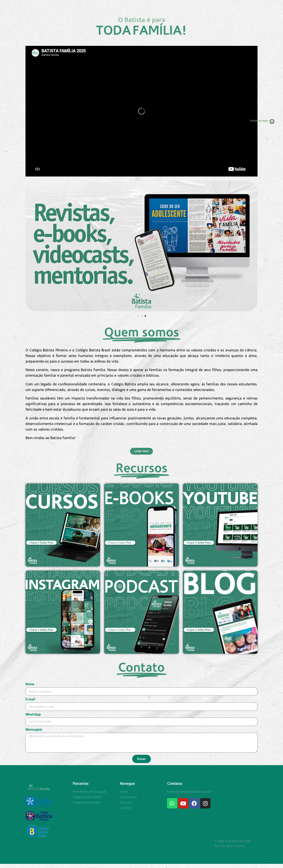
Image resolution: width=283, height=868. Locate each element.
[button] (30, 246)
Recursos (153, 5)
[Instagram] (205, 803)
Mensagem (33, 730)
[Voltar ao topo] (272, 121)
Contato (175, 5)
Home (106, 5)
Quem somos (129, 5)
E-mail (30, 699)
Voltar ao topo (259, 120)
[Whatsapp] (172, 803)
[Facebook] (194, 803)
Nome (29, 684)
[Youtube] (183, 803)
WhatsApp (33, 714)
